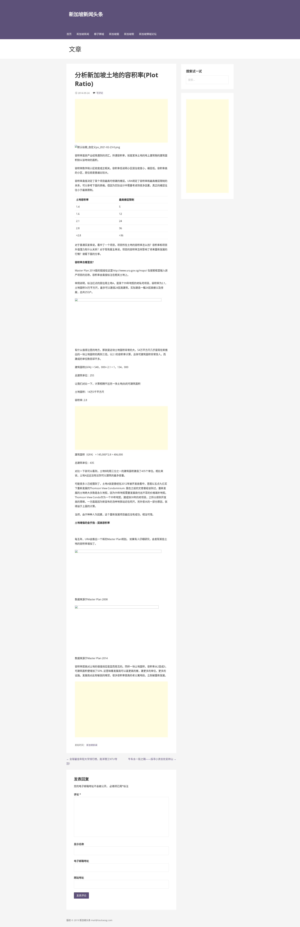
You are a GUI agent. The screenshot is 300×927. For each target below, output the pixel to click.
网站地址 (79, 877)
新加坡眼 (129, 34)
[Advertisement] (121, 121)
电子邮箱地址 (81, 861)
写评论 (99, 92)
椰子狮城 (99, 34)
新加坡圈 (114, 34)
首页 (69, 34)
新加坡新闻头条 (86, 14)
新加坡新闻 (83, 34)
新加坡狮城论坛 (148, 34)
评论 (77, 794)
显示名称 (79, 844)
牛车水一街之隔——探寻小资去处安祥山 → (152, 759)
